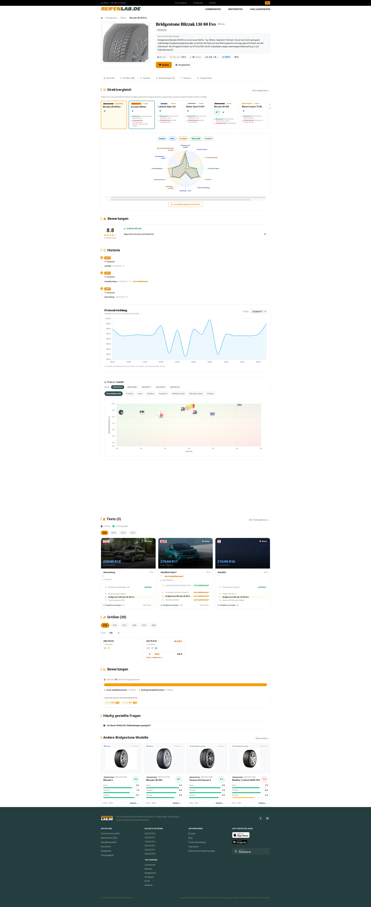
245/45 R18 (150, 854)
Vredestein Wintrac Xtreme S (177, 593)
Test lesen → (148, 605)
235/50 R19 (160, 387)
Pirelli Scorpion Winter (117, 594)
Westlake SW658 (172, 600)
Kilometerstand (195, 394)
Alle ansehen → (262, 738)
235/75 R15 (151, 641)
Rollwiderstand (178, 394)
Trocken (183, 139)
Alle (104, 533)
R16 (115, 625)
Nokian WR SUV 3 (230, 594)
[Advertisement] (185, 488)
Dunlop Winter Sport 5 (231, 587)
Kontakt (212, 3)
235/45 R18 (117, 387)
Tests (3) (110, 78)
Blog (190, 838)
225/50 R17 (146, 387)
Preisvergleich (181, 3)
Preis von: (179, 57)
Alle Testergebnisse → (259, 520)
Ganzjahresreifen (260, 9)
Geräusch (163, 394)
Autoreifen (106, 846)
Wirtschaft (196, 139)
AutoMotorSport (110, 282)
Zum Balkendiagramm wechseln (187, 204)
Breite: (103, 633)
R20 (154, 625)
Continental (150, 865)
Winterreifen (235, 9)
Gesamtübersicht (113, 394)
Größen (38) (128, 78)
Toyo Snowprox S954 (116, 600)
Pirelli (147, 881)
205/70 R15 (108, 641)
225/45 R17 (150, 837)
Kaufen (165, 65)
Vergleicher (198, 3)
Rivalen (146, 78)
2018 (113, 533)
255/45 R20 (132, 387)
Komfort (208, 139)
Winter (123, 18)
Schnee (162, 139)
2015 (132, 533)
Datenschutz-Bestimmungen (201, 851)
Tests (163, 57)
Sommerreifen (213, 9)
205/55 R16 (175, 387)
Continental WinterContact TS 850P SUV (179, 586)
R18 (134, 625)
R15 (105, 625)
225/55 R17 (150, 850)
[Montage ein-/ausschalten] (147, 61)
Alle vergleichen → (261, 90)
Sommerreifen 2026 (110, 833)
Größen (196, 57)
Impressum (193, 846)
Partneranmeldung (197, 842)
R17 (124, 625)
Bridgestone (111, 18)
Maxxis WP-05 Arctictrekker (233, 600)
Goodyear (149, 877)
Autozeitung (109, 297)
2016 (123, 533)
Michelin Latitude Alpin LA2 (119, 587)
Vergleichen (184, 65)
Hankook (149, 885)
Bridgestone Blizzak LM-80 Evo (121, 597)
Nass (172, 139)
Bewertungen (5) (167, 78)
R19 (144, 625)
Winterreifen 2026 (109, 838)
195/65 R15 (150, 841)
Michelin (148, 869)
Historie (187, 78)
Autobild (107, 266)
